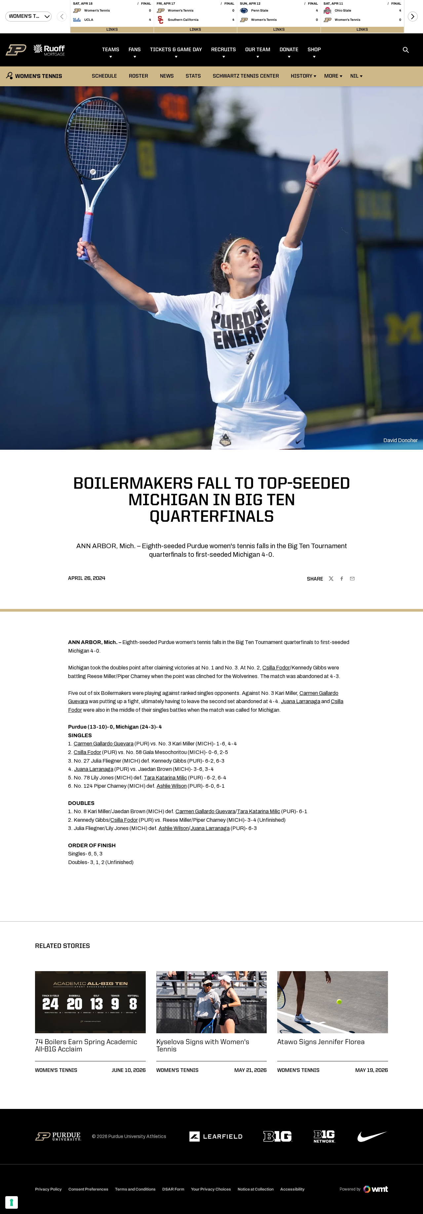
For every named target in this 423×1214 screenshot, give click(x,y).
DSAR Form (173, 1189)
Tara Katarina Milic (165, 777)
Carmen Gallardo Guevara (104, 743)
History (301, 76)
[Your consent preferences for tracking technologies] (11, 1202)
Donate (289, 50)
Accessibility (292, 1189)
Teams (110, 50)
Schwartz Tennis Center (246, 76)
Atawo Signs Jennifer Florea (321, 1042)
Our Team (257, 50)
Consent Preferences (88, 1189)
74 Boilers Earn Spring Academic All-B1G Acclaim (86, 1046)
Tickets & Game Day (176, 50)
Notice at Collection (256, 1189)
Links (112, 30)
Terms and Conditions (135, 1189)
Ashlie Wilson (172, 786)
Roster (138, 76)
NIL (354, 76)
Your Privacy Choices (211, 1189)
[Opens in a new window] (215, 1136)
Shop (314, 50)
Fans (135, 50)
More (331, 76)
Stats (193, 76)
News (167, 76)
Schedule (104, 76)
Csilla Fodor (276, 667)
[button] (413, 16)
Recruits (223, 50)
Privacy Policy (48, 1189)
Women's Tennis (56, 1070)
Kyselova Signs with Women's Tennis (202, 1046)
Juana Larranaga (300, 701)
